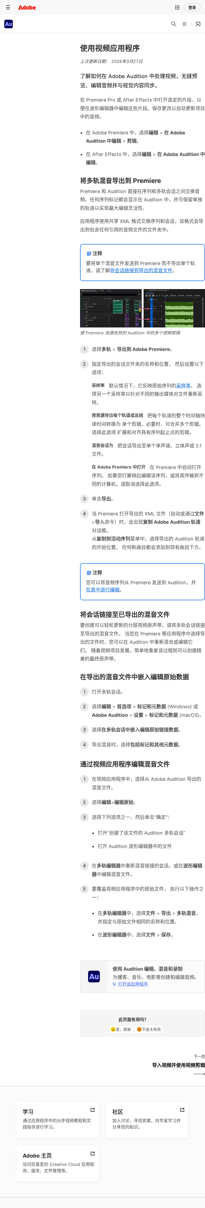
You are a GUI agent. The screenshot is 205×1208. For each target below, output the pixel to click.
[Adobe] (27, 7)
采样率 (183, 386)
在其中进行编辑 (103, 590)
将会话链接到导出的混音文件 (141, 270)
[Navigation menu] (8, 7)
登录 (192, 7)
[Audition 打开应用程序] (198, 24)
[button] (177, 7)
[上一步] (110, 1070)
